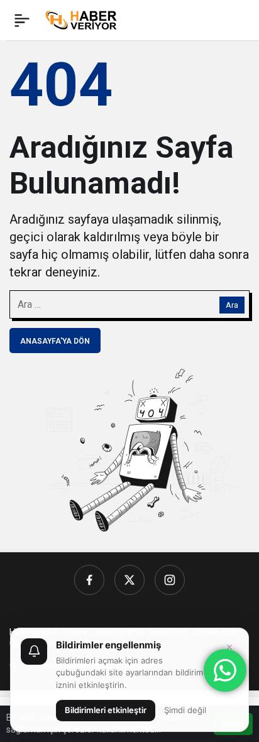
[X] (129, 580)
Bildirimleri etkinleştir (105, 710)
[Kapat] (229, 647)
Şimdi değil (185, 710)
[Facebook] (89, 580)
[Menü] (22, 20)
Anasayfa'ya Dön (55, 341)
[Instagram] (170, 580)
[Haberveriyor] (84, 19)
